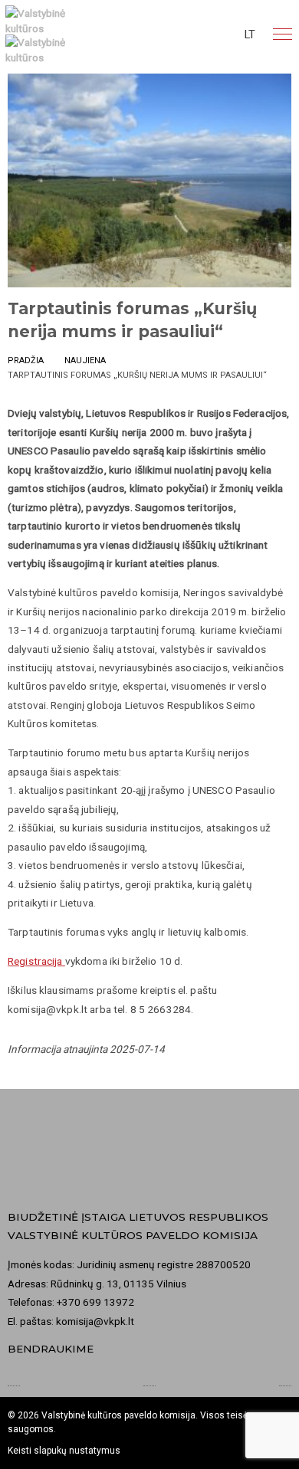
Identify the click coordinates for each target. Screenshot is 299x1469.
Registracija (36, 961)
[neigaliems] (218, 34)
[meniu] (282, 34)
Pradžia (26, 361)
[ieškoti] (190, 34)
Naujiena (85, 361)
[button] (250, 34)
